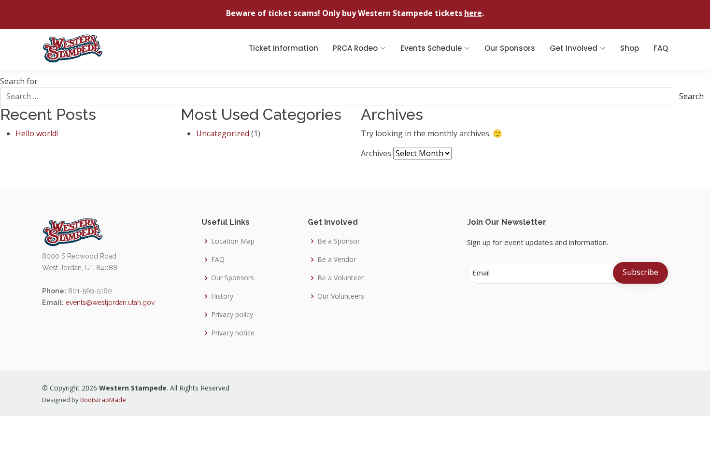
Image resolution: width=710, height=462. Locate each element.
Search (691, 96)
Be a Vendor (336, 259)
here (473, 13)
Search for (19, 81)
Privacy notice (233, 333)
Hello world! (36, 133)
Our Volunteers (340, 296)
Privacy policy (232, 314)
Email (481, 272)
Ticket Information (283, 48)
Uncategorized (222, 133)
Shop (629, 48)
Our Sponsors (509, 48)
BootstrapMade (103, 399)
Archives (376, 153)
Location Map (233, 241)
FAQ (660, 48)
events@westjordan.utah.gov (110, 302)
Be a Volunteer (340, 277)
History (222, 296)
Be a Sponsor (338, 241)
